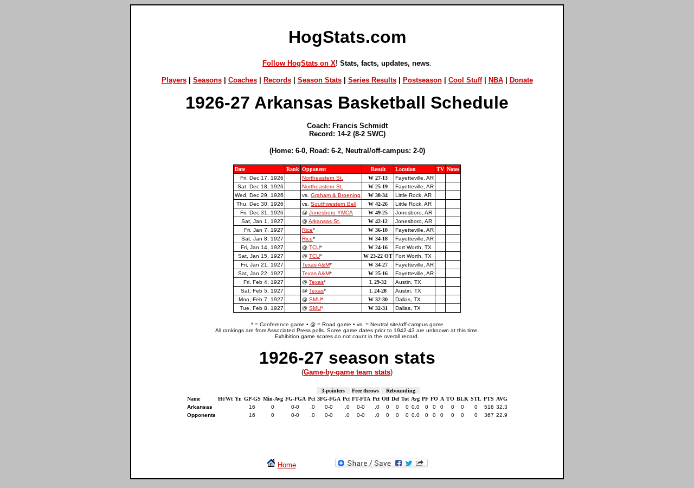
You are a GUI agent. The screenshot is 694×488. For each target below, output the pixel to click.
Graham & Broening (336, 195)
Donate (521, 80)
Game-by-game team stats (347, 372)
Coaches (242, 80)
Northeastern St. (322, 178)
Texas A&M (316, 265)
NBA (496, 80)
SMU (315, 299)
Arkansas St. (324, 221)
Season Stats (320, 80)
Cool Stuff (465, 80)
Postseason (422, 80)
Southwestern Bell (333, 204)
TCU (314, 247)
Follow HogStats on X (299, 63)
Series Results (372, 80)
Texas (316, 282)
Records (277, 80)
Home (287, 465)
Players (174, 80)
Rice (307, 230)
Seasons (207, 80)
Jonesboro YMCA (331, 213)
